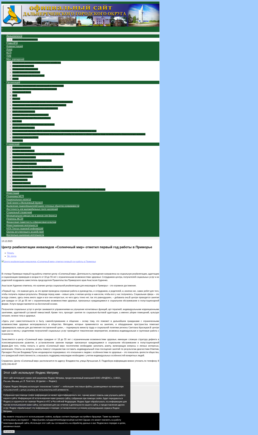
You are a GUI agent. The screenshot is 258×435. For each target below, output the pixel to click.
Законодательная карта (24, 157)
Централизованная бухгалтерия (28, 75)
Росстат (16, 99)
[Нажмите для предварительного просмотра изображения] (49, 261)
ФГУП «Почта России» (23, 128)
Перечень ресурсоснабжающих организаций (34, 89)
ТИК (9, 56)
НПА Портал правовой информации (25, 228)
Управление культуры (23, 66)
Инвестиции (13, 193)
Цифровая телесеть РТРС (25, 137)
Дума (9, 49)
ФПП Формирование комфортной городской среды (37, 170)
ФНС (14, 95)
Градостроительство (22, 177)
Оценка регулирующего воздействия (25, 232)
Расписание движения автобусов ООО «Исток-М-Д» (38, 154)
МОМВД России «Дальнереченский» (30, 115)
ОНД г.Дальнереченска (23, 111)
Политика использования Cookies (29, 186)
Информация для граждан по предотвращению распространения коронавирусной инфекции (58, 189)
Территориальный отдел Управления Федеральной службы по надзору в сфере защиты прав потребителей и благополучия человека (78, 134)
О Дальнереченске (21, 147)
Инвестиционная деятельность (22, 225)
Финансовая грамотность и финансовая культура (31, 222)
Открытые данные (21, 183)
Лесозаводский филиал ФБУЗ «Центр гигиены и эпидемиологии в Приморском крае (54, 131)
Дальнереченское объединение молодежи (33, 124)
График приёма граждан (24, 164)
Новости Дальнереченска (25, 39)
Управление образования (25, 69)
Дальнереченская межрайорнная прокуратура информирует (42, 102)
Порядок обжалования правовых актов (32, 160)
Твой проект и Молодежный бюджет (24, 203)
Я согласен (9, 432)
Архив (15, 79)
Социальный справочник (19, 212)
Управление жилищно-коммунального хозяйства (36, 63)
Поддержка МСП (15, 196)
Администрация (15, 46)
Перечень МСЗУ (15, 219)
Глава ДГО (12, 43)
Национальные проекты (19, 199)
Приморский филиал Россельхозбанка (31, 118)
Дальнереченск (14, 36)
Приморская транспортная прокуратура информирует (39, 105)
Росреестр (17, 140)
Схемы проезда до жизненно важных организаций (37, 167)
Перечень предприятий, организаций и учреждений (38, 86)
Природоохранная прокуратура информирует (35, 108)
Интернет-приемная (22, 173)
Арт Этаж (17, 121)
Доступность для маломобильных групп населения (32, 209)
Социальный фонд (21, 92)
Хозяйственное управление (26, 72)
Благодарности (20, 180)
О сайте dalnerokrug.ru (23, 151)
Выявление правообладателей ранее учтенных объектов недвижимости (43, 206)
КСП (9, 53)
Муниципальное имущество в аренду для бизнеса (32, 215)
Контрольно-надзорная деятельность (25, 235)
